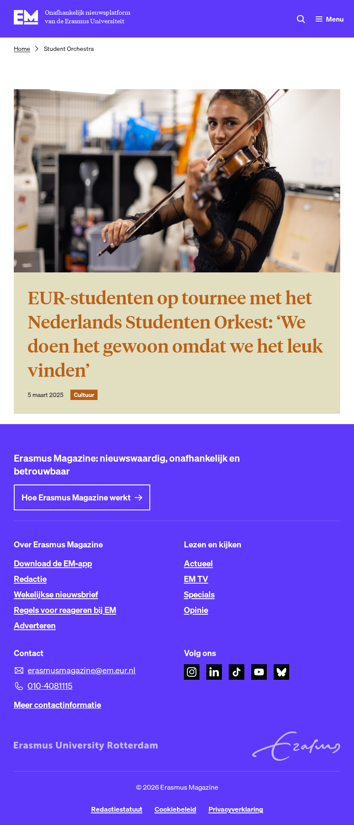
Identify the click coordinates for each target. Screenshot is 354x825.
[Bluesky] (281, 672)
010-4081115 (50, 686)
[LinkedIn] (214, 672)
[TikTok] (236, 672)
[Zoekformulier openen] (301, 19)
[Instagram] (191, 672)
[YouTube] (259, 672)
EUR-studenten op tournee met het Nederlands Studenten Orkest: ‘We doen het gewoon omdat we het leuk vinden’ (175, 334)
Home (22, 48)
